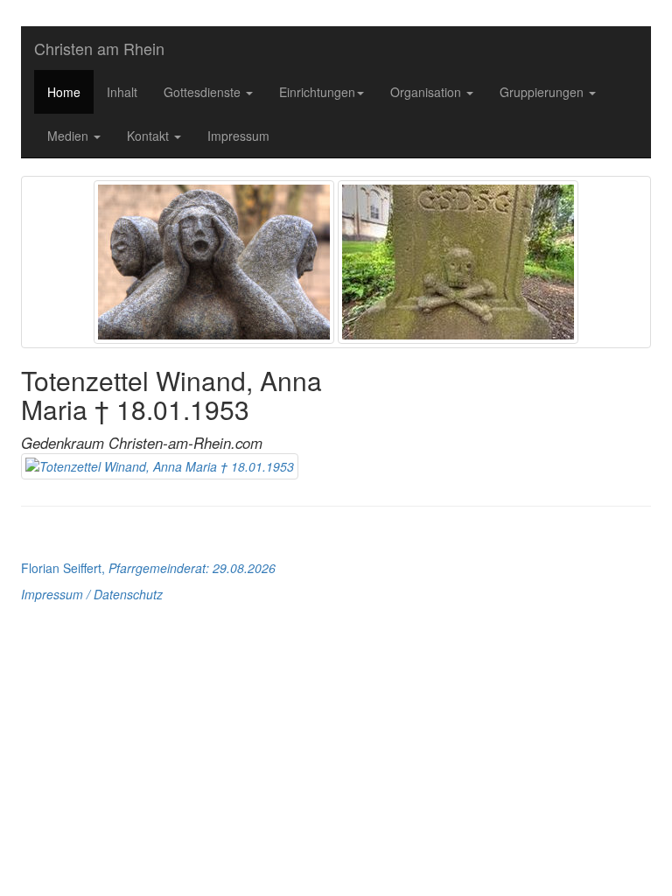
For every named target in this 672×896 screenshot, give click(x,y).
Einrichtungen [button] (317, 92)
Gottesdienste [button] (204, 92)
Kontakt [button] (149, 135)
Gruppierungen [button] (543, 92)
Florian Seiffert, (148, 568)
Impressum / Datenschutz (92, 594)
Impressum (238, 135)
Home (63, 92)
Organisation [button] (427, 92)
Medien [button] (69, 135)
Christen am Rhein (99, 48)
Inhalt (122, 92)
